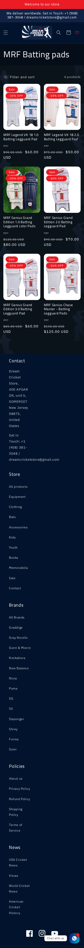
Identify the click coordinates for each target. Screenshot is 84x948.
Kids (12, 537)
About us (16, 779)
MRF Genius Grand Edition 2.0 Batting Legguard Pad (58, 222)
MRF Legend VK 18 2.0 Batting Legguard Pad (61, 137)
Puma (13, 688)
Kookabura (17, 658)
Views (13, 876)
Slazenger (16, 719)
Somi (13, 749)
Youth (13, 547)
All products (18, 487)
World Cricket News (19, 888)
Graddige (16, 627)
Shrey (13, 729)
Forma (14, 739)
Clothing (15, 507)
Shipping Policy (15, 812)
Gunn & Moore (20, 648)
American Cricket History (16, 907)
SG (11, 699)
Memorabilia (18, 568)
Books (13, 558)
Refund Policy (19, 799)
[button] (6, 33)
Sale (12, 578)
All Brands (17, 617)
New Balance (19, 668)
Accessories (18, 527)
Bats (12, 517)
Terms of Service (15, 827)
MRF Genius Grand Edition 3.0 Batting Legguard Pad (17, 309)
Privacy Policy (19, 789)
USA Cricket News (18, 862)
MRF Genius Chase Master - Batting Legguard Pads (58, 309)
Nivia (13, 678)
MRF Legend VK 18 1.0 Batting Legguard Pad (21, 137)
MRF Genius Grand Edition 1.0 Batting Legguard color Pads (19, 222)
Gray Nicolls (18, 638)
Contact (15, 588)
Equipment (17, 497)
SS (11, 709)
